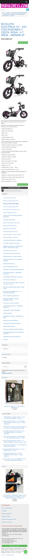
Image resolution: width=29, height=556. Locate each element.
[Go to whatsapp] (25, 552)
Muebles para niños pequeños (10, 250)
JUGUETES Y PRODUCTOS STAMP (11, 243)
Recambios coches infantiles (9, 228)
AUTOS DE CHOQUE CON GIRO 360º (11, 253)
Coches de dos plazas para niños (10, 206)
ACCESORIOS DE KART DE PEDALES (11, 323)
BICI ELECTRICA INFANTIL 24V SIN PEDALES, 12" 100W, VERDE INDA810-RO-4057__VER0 (14, 437)
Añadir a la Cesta (23, 184)
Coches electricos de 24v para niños (11, 209)
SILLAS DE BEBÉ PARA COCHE (10, 266)
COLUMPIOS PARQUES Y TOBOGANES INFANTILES (12, 273)
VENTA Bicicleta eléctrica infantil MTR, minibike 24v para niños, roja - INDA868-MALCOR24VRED (15, 427)
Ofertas (3, 466)
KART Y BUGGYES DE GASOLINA (11, 295)
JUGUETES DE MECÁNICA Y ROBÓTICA (12, 240)
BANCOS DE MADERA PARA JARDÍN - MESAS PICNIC (13, 287)
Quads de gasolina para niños (10, 212)
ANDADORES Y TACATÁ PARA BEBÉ (11, 310)
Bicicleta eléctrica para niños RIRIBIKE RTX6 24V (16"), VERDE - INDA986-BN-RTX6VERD (15, 459)
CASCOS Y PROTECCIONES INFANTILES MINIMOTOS (12, 216)
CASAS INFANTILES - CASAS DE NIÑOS (12, 256)
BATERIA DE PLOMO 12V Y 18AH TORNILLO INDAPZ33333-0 (14, 407)
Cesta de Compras (6, 354)
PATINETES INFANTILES (8, 263)
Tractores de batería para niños (10, 231)
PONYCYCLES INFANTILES (9, 279)
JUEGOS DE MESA (7, 313)
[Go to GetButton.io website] (25, 554)
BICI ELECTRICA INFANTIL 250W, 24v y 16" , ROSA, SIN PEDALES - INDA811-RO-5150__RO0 (15, 441)
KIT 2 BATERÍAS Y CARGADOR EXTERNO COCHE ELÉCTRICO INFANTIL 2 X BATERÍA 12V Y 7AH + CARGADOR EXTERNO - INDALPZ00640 (14, 496)
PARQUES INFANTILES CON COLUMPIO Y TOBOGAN (13, 260)
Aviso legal (4, 511)
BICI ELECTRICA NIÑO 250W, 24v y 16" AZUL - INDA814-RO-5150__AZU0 (14, 449)
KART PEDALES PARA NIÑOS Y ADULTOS (12, 277)
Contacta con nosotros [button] (15, 545)
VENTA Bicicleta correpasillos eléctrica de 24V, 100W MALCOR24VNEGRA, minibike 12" (14, 417)
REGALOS (5, 339)
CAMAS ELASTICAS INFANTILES (10, 320)
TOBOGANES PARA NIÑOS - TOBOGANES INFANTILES (13, 306)
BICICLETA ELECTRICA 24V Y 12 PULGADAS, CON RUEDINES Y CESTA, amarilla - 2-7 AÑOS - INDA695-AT (15, 422)
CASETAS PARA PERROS (9, 326)
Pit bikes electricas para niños (9, 225)
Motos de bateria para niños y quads (11, 222)
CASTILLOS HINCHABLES (9, 219)
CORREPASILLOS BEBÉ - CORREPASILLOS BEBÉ (13, 316)
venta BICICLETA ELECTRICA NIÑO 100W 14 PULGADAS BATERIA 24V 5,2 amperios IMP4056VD (14, 432)
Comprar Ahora (23, 42)
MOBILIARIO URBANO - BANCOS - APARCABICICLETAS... (11, 299)
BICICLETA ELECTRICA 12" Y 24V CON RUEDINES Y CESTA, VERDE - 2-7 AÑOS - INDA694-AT (13, 455)
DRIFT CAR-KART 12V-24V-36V (10, 237)
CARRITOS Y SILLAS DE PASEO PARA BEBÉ (13, 269)
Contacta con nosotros (7, 522)
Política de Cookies (6, 516)
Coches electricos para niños (9, 197)
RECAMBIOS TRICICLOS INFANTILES (11, 336)
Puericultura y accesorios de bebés (11, 303)
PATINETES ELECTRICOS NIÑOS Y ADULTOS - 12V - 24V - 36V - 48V (14, 283)
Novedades (4, 377)
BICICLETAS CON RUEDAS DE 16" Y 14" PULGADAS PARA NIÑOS (12, 292)
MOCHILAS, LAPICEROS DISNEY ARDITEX (13, 329)
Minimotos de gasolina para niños (10, 200)
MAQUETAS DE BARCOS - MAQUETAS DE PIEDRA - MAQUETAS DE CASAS (13, 247)
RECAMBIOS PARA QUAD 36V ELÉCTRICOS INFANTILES (13, 333)
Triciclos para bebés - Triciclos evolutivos (12, 234)
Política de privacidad (6, 513)
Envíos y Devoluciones (7, 508)
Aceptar (3, 555)
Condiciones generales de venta (9, 519)
